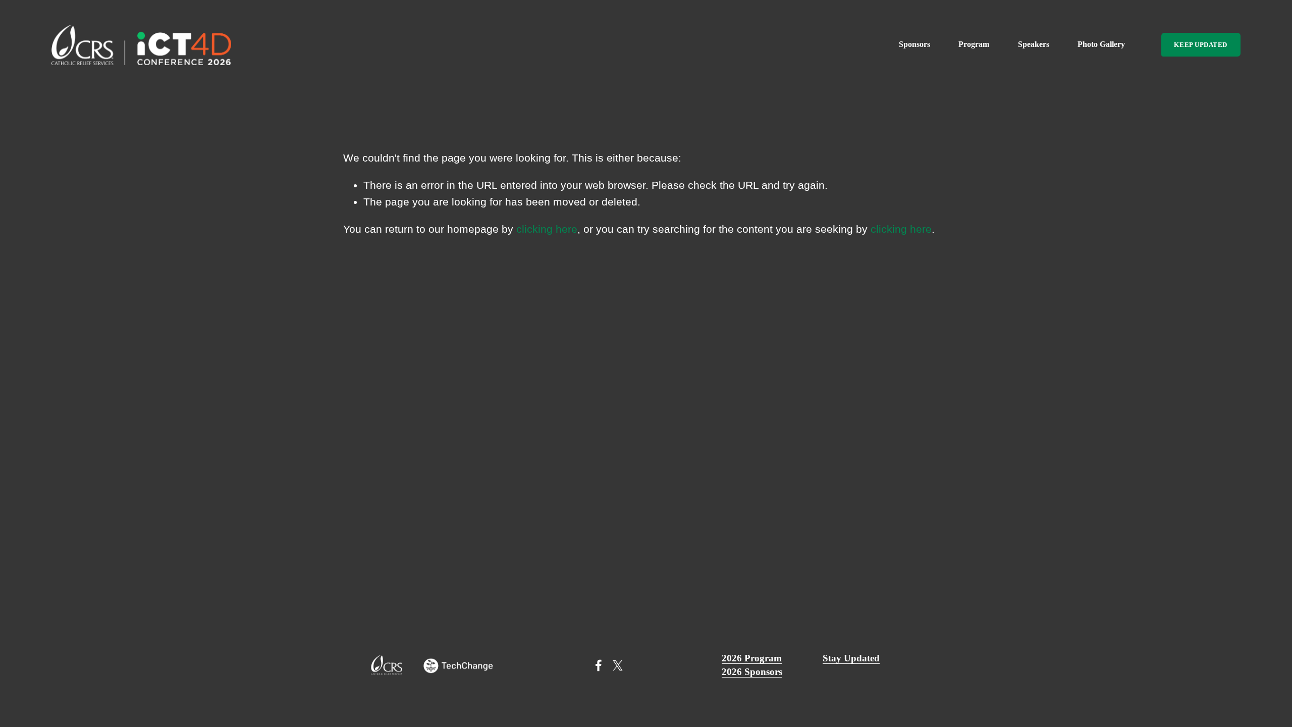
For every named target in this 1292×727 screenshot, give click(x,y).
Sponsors (914, 44)
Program (973, 44)
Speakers (1033, 44)
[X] (618, 665)
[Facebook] (599, 665)
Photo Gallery (1101, 44)
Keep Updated (1200, 44)
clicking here (546, 229)
